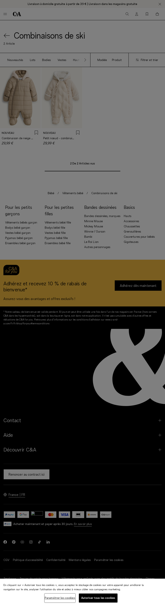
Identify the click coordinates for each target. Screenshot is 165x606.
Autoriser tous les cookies (98, 598)
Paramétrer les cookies (60, 598)
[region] (82, 592)
